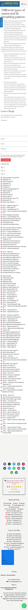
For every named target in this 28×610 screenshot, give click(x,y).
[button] (24, 4)
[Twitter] (14, 464)
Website (3, 148)
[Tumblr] (4, 468)
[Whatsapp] (14, 468)
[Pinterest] (23, 464)
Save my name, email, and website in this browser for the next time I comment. (13, 155)
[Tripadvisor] (11, 472)
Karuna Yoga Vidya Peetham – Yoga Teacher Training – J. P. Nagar (14, 482)
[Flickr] (18, 464)
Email (3, 143)
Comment (4, 120)
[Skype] (9, 468)
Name (3, 138)
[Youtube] (18, 468)
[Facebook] (4, 464)
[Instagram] (9, 464)
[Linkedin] (23, 468)
